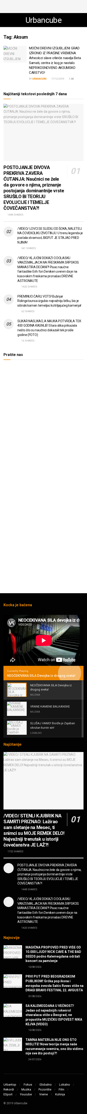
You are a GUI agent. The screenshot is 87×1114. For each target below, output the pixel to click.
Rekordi (8, 1089)
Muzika (26, 1089)
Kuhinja (60, 1094)
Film (61, 1089)
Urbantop (9, 1084)
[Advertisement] (43, 6)
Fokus (28, 1084)
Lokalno (64, 1084)
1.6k (71, 79)
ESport (8, 1094)
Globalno (45, 1084)
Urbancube (43, 20)
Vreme (43, 1094)
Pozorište (45, 1089)
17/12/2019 (57, 79)
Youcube (26, 1094)
